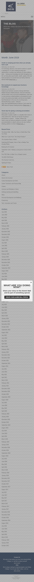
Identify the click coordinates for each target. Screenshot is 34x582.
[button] (31, 282)
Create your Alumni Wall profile (17, 297)
